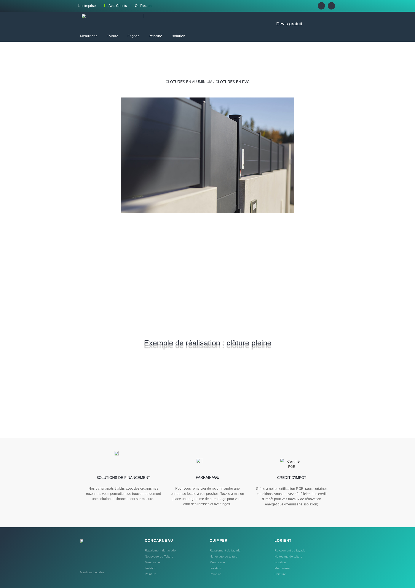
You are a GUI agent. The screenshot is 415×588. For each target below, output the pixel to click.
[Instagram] (331, 6)
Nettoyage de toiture (224, 556)
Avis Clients (118, 6)
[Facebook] (321, 6)
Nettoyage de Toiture (159, 556)
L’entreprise (87, 6)
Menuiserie (152, 562)
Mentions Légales (92, 572)
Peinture (150, 574)
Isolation (150, 568)
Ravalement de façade (160, 550)
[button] (91, 36)
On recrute (143, 6)
